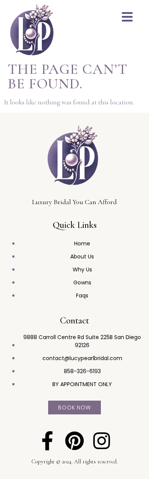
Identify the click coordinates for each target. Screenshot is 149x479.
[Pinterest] (74, 440)
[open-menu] (127, 18)
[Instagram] (101, 440)
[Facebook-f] (47, 440)
